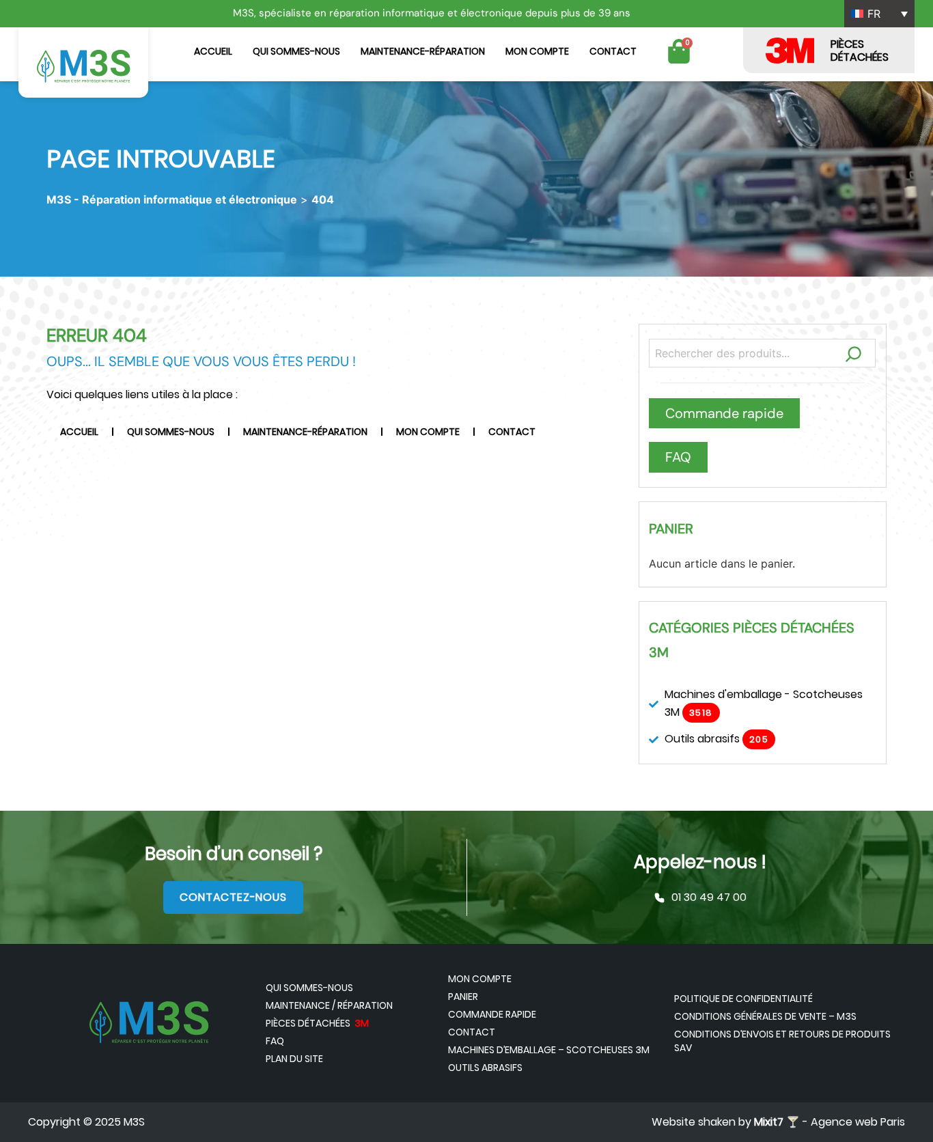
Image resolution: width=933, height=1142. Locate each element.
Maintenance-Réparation (423, 51)
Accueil (213, 51)
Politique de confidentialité (743, 998)
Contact (613, 51)
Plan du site (294, 1059)
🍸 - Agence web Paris (829, 1122)
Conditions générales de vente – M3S (765, 1016)
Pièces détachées (317, 1023)
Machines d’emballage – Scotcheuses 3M (549, 1050)
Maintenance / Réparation (329, 1005)
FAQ (275, 1041)
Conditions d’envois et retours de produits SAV (782, 1041)
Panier (463, 996)
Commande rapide (492, 1014)
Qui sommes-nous (296, 51)
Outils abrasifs (485, 1067)
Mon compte (537, 51)
